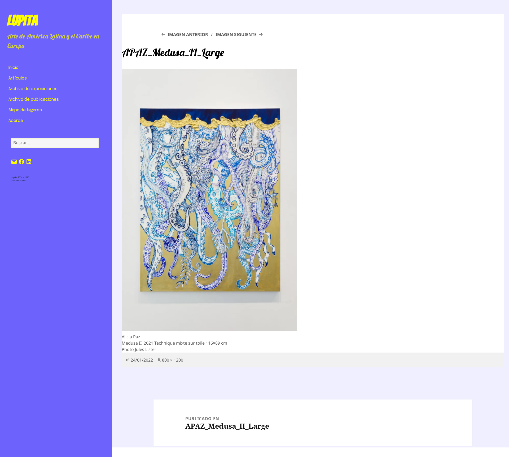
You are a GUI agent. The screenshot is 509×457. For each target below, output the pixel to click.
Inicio (13, 67)
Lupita (22, 20)
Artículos (17, 78)
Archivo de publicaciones (33, 99)
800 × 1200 (172, 360)
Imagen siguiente (236, 34)
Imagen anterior (188, 34)
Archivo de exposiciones (33, 89)
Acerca (15, 120)
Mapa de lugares (25, 110)
